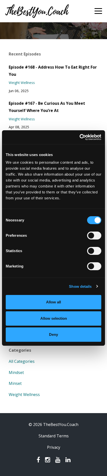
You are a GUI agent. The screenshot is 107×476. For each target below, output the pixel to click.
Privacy (53, 447)
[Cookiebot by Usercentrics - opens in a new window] (79, 137)
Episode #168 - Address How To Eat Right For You (53, 70)
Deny (53, 334)
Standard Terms (54, 436)
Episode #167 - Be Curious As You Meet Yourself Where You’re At (47, 107)
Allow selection (53, 318)
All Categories (22, 361)
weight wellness (22, 82)
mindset (16, 372)
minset (15, 383)
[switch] (94, 235)
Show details (80, 286)
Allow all (53, 302)
